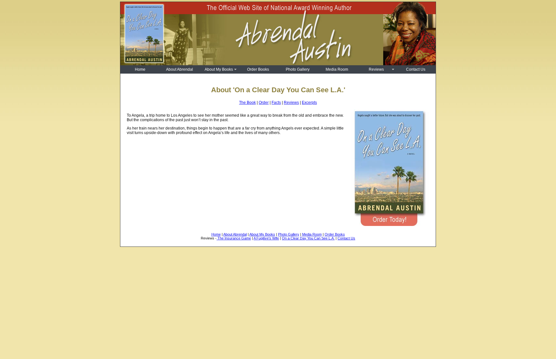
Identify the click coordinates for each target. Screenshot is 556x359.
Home (140, 69)
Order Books (258, 69)
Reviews (376, 69)
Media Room (337, 69)
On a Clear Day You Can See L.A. (308, 238)
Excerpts (309, 102)
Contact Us (415, 69)
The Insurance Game (234, 238)
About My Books (219, 69)
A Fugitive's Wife (266, 238)
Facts (276, 102)
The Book (247, 102)
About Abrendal (179, 69)
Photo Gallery (298, 69)
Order (264, 102)
